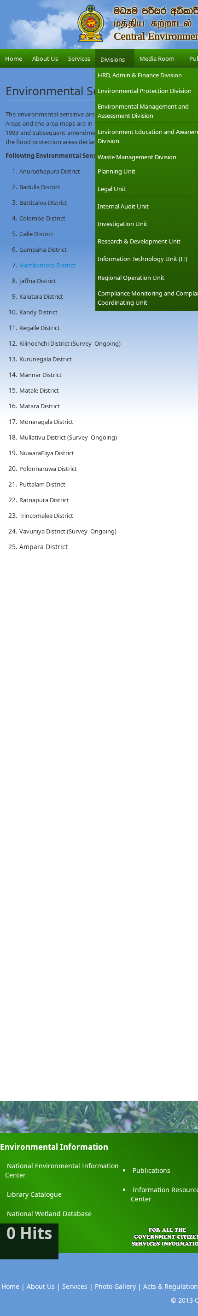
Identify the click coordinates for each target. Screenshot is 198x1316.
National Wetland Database (49, 1213)
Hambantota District (47, 265)
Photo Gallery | (118, 1286)
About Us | (43, 1286)
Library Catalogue (34, 1194)
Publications (151, 1170)
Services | (77, 1286)
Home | (13, 1286)
